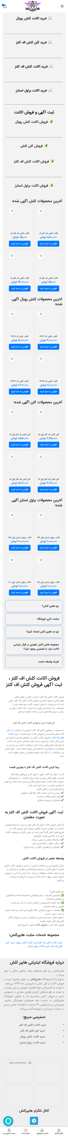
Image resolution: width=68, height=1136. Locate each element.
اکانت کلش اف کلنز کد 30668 (48, 235)
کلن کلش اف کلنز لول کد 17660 (19, 436)
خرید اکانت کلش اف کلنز (50, 942)
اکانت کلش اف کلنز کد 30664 (19, 279)
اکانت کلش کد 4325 (48, 381)
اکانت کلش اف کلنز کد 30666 (19, 235)
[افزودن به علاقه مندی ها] (41, 211)
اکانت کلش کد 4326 (19, 336)
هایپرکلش (35, 979)
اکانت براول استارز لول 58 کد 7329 (48, 583)
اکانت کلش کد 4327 (48, 336)
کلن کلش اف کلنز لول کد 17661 (48, 436)
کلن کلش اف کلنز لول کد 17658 (19, 480)
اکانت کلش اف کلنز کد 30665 (48, 279)
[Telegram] (34, 1121)
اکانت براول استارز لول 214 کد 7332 (48, 539)
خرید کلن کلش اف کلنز (32, 1031)
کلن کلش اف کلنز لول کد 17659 (48, 480)
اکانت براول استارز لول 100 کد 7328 (19, 583)
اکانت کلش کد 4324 (19, 381)
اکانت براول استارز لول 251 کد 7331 (19, 539)
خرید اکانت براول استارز (39, 946)
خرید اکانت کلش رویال (27, 942)
